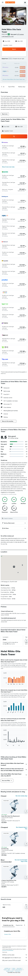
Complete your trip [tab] (8, 925)
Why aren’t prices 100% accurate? (11, 960)
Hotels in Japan (7, 969)
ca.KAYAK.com (7, 968)
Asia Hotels (19, 968)
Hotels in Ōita (7, 934)
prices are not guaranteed (7, 950)
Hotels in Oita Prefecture (17, 969)
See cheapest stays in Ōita (21, 828)
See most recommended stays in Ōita (21, 860)
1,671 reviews (20, 34)
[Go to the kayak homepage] (10, 2)
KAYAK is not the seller (8, 955)
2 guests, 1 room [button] (7, 45)
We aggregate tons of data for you (11, 957)
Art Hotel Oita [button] (4, 848)
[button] (2, 2)
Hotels (13, 968)
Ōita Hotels (17, 971)
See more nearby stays (21, 796)
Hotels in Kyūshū (9, 971)
